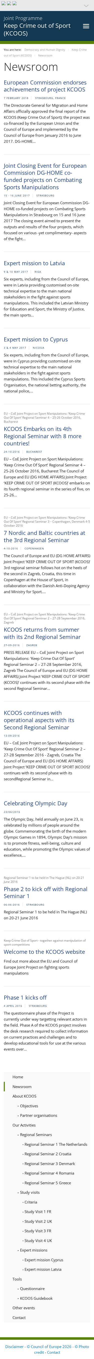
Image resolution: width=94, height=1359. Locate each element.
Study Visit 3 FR (37, 1230)
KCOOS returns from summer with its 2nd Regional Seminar (42, 633)
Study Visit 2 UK (38, 1221)
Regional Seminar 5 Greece (47, 1182)
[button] (47, 5)
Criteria (30, 1202)
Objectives (28, 1105)
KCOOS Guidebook (36, 1298)
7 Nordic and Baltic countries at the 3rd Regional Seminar (44, 536)
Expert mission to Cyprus (36, 339)
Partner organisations (38, 1115)
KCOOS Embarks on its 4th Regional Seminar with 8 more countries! (42, 436)
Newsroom (22, 1086)
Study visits (29, 1192)
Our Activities (24, 1125)
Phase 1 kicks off (25, 997)
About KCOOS (24, 1096)
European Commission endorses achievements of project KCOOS (45, 85)
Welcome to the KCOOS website (44, 951)
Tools (17, 1279)
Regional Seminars (35, 1134)
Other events (24, 1307)
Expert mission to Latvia (34, 263)
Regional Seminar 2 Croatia (47, 1153)
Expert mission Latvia (42, 1269)
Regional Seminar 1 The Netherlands (55, 1144)
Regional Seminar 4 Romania (49, 1173)
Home (18, 1076)
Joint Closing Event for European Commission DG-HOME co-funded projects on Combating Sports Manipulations (45, 176)
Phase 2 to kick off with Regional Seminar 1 (45, 892)
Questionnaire (32, 1288)
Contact (19, 1317)
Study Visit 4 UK (38, 1240)
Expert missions (33, 1250)
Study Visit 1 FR (37, 1211)
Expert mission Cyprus (43, 1259)
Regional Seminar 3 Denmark (49, 1163)
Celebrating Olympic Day (35, 803)
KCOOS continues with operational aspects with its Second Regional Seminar (39, 720)
